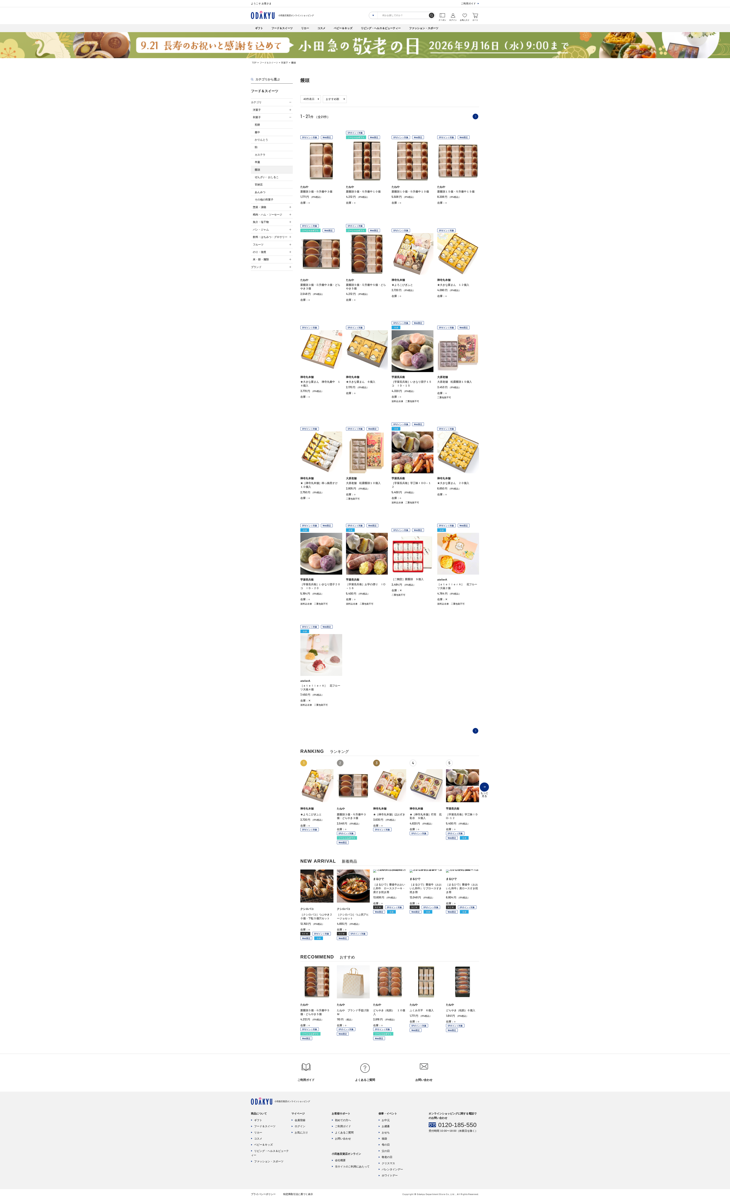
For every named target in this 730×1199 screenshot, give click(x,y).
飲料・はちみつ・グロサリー (270, 236)
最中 (257, 132)
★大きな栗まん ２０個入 (453, 483)
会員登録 (300, 1120)
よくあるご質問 (344, 1132)
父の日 (386, 1150)
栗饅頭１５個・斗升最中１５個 (455, 191)
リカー (305, 28)
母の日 (386, 1144)
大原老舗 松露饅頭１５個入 (454, 381)
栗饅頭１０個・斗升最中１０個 (410, 191)
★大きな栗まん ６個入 (360, 381)
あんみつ (260, 192)
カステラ (260, 154)
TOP (254, 62)
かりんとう (261, 139)
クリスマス (388, 1163)
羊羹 (257, 162)
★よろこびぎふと (402, 284)
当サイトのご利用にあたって (352, 1166)
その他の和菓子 (264, 199)
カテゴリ (256, 102)
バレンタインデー (392, 1169)
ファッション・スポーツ (423, 28)
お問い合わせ (343, 1138)
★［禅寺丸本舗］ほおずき (389, 814)
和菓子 (284, 62)
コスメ (321, 28)
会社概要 (340, 1160)
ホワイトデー (390, 1175)
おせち (386, 1132)
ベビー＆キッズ (343, 28)
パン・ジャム (261, 229)
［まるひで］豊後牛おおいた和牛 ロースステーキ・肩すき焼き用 (389, 888)
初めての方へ (343, 1120)
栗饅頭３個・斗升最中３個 (316, 191)
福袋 (384, 1138)
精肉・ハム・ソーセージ (267, 214)
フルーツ (258, 244)
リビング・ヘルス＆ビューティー (381, 28)
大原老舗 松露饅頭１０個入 (363, 483)
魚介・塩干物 (261, 221)
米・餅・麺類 (261, 259)
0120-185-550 (457, 1125)
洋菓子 (257, 109)
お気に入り (301, 1132)
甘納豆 (259, 184)
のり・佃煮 (259, 251)
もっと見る (484, 791)
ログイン (300, 1126)
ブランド (256, 266)
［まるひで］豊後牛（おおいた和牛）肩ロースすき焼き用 (462, 888)
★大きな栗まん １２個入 (453, 284)
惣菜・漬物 (259, 207)
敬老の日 (387, 1157)
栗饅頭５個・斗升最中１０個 (363, 191)
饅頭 (257, 169)
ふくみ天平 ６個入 (422, 1010)
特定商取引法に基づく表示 (298, 1194)
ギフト (259, 28)
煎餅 (257, 124)
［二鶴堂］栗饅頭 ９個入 (408, 579)
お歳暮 (386, 1126)
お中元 (386, 1120)
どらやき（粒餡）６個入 (460, 1010)
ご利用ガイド (468, 3)
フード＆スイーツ (282, 28)
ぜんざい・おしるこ (267, 177)
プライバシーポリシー (263, 1194)
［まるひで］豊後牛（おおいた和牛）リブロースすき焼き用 (426, 888)
